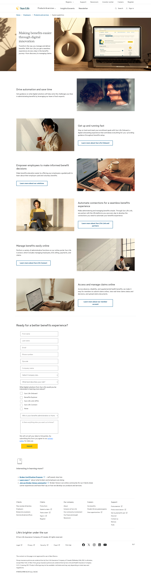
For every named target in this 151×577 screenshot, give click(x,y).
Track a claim (44, 512)
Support (83, 2)
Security (43, 545)
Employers (27, 15)
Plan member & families (23, 506)
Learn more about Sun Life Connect (33, 263)
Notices (113, 522)
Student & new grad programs (97, 509)
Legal (18, 545)
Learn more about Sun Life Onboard (95, 143)
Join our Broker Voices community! (33, 483)
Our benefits (91, 506)
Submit (29, 446)
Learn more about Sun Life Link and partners (95, 224)
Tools (112, 525)
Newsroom (94, 2)
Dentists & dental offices (24, 515)
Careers (121, 2)
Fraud (56, 545)
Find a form (43, 506)
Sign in (42, 516)
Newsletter (83, 8)
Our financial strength (71, 515)
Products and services (41, 15)
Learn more (24, 480)
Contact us (114, 519)
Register (131, 2)
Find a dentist (115, 506)
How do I (114, 516)
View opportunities (93, 512)
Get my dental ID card (118, 513)
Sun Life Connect (30, 405)
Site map (68, 545)
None (26, 408)
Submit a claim (45, 509)
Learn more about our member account (95, 303)
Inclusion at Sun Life (70, 509)
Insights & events (67, 8)
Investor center (108, 2)
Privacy (30, 545)
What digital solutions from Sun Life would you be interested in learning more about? (38, 388)
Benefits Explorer (30, 397)
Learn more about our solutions (32, 183)
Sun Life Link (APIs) (31, 401)
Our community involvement (73, 512)
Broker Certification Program (31, 477)
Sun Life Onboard (30, 393)
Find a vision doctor (117, 509)
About (66, 506)
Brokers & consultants (23, 512)
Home (18, 15)
